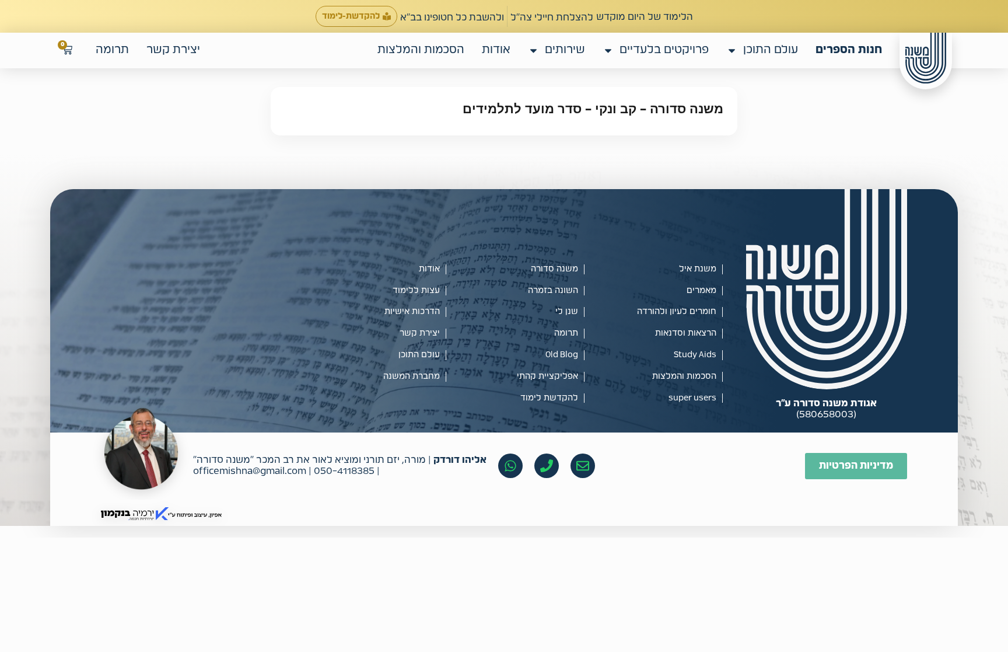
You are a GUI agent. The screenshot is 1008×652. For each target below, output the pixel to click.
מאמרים (701, 291)
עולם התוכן (770, 49)
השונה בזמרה (553, 291)
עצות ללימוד (416, 291)
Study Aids (695, 355)
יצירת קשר (173, 49)
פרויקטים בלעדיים (664, 49)
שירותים (565, 49)
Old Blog (561, 355)
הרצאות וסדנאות (685, 333)
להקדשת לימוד (549, 398)
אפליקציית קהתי (547, 376)
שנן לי (566, 312)
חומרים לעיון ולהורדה (676, 312)
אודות (496, 49)
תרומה (112, 49)
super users (692, 398)
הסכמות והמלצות (420, 49)
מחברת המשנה (411, 376)
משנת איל (697, 269)
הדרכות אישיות (412, 312)
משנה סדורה (554, 269)
